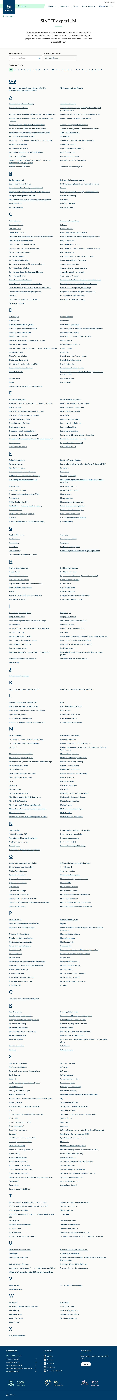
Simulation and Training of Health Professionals (26, 1114)
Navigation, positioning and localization (23, 838)
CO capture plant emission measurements (24, 248)
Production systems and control (20, 981)
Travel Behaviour (15, 1232)
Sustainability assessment (18, 1161)
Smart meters (65, 1122)
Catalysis (63, 225)
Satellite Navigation (67, 1083)
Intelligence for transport (18, 648)
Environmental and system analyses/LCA (23, 435)
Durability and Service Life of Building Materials (26, 386)
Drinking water (14, 378)
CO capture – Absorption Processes (22, 244)
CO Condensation (67, 252)
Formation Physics (15, 510)
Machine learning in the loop (70, 736)
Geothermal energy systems (70, 547)
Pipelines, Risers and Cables (70, 934)
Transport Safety (15, 1228)
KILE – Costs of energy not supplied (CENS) (24, 689)
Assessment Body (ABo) (17, 156)
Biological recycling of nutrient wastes (22, 196)
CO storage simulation (17, 256)
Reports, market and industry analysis (22, 1031)
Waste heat (13, 1302)
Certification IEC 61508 (17, 233)
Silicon (11, 1110)
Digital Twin (64, 352)
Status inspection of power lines (20, 1142)
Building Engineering (67, 203)
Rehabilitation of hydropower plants (73, 1020)
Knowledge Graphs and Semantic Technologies (76, 689)
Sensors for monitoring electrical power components (79, 1095)
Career (75, 6)
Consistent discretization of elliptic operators (25, 292)
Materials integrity (16, 769)
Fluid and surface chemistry (19, 502)
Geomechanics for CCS (68, 539)
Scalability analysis (16, 1087)
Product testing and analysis (70, 977)
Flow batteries (14, 498)
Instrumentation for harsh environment (23, 640)
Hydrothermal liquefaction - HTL (72, 599)
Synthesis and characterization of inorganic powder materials (30, 1177)
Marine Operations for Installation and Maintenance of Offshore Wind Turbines (83, 748)
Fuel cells (12, 518)
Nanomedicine (14, 830)
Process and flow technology (70, 965)
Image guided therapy (16, 617)
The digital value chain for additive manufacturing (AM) (28, 1206)
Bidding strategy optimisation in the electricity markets (79, 184)
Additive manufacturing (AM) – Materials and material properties (32, 114)
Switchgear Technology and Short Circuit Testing (77, 1173)
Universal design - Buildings (19, 1264)
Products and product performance (72, 981)
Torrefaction (64, 1214)
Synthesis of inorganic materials (71, 1177)
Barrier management (16, 180)
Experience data (14, 443)
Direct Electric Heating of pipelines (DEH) (24, 364)
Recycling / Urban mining (69, 1012)
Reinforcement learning (17, 1024)
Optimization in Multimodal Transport (23, 898)
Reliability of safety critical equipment (73, 1024)
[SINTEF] (9, 7)
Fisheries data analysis (68, 486)
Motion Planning (66, 805)
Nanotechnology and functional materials (75, 830)
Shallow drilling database (69, 1102)
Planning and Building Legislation (21, 938)
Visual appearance (15, 1289)
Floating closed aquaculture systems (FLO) (24, 494)
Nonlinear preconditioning (18, 842)
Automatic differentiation (69, 156)
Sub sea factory (14, 1154)
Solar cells (12, 1134)
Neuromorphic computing (69, 838)
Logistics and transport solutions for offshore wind (27, 722)
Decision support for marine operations (23, 329)
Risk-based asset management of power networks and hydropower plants (83, 1040)
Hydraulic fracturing (67, 591)
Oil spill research (66, 867)
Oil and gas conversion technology (21, 867)
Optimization (14, 887)
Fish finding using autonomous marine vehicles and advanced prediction (81, 481)
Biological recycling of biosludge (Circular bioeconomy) (79, 192)
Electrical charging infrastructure (72, 407)
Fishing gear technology (17, 490)
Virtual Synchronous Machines (71, 1285)
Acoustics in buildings (68, 104)
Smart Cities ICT (66, 1118)
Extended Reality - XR (68, 447)
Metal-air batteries (67, 781)
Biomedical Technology (68, 196)
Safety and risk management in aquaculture (24, 1071)
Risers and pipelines (16, 1039)
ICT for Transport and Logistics (20, 613)
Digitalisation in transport (18, 360)
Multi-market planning (17, 813)
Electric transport (15, 407)
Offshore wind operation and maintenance (75, 863)
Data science (64, 321)
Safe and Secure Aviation (18, 1063)
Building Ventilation (16, 207)
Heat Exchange (14, 572)
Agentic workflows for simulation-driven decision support (29, 133)
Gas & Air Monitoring (16, 535)
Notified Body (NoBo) (68, 842)
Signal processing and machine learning (74, 1106)
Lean (62, 702)
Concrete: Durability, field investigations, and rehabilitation (30, 288)
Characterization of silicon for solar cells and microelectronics (31, 237)
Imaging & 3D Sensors (68, 617)
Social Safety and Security (18, 1130)
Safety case (64, 1071)
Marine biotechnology (68, 739)
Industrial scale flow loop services (72, 628)
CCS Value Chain (15, 229)
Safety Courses (14, 1075)
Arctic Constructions (67, 152)
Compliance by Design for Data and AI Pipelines (26, 272)
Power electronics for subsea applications (75, 954)
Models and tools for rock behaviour (73, 797)
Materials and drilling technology (72, 762)
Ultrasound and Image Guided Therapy (74, 1250)
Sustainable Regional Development (72, 1169)
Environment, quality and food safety (22, 431)
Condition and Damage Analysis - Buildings (75, 288)
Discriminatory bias (67, 364)
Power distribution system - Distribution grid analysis (79, 950)
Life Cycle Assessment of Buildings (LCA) (23, 706)
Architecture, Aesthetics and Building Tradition (26, 152)
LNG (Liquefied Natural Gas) (70, 714)
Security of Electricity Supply (19, 1091)
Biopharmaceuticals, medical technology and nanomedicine (30, 200)
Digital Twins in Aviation (18, 356)
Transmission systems (68, 1221)
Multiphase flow (66, 813)
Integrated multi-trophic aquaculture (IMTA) (76, 640)
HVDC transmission (67, 588)
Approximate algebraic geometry (72, 148)
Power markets (14, 958)
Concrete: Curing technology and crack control (25, 284)
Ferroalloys (64, 468)
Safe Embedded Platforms (18, 1067)
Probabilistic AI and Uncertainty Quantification (26, 965)
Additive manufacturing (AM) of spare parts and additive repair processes (31, 119)
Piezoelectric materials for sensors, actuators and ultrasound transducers (81, 928)
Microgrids (64, 789)
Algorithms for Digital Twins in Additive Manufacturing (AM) (30, 140)
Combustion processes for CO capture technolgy (26, 264)
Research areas (87, 6)
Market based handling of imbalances (73, 758)
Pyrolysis (63, 985)
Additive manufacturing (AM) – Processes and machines (80, 114)
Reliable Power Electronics (18, 1028)
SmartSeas (64, 1126)
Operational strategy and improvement (74, 879)
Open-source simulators (17, 875)
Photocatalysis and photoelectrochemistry (24, 924)
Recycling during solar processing (21, 1016)
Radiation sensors (15, 1012)
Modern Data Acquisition (18, 801)
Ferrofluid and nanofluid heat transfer (22, 472)
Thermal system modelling (18, 1210)
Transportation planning (69, 1228)
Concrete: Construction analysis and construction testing (80, 280)
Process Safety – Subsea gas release (72, 973)
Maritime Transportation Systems (21, 758)
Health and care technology (19, 568)
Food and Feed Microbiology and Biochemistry (25, 506)
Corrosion (12, 295)
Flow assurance (65, 494)
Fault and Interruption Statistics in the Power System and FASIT (83, 464)
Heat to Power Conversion (18, 576)
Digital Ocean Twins (16, 352)
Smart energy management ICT (20, 1122)
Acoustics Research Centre (18, 108)
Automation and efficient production (73, 160)
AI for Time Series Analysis (69, 133)
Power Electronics (15, 954)
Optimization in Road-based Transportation (75, 902)
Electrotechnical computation (19, 419)
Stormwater (64, 1142)
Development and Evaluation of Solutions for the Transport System (33, 348)
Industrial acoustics (67, 625)
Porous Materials (15, 950)
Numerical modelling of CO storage (73, 846)
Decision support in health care (20, 332)
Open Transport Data (68, 871)
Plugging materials (67, 942)
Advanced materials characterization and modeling (27, 125)
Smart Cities (13, 1118)
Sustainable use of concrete (19, 1173)
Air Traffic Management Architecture (22, 136)
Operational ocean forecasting (20, 879)
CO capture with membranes (19, 252)
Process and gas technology (19, 969)
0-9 (15, 70)
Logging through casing (68, 718)
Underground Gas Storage (18, 1257)
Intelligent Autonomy (68, 648)
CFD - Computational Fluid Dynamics (73, 233)
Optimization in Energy (17, 891)
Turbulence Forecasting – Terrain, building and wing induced (81, 1236)
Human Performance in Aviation (20, 588)
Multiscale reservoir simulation (71, 817)
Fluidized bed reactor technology (72, 502)
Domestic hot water (16, 372)
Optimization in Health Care (19, 895)
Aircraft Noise (65, 136)
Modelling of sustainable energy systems (74, 793)
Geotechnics (13, 547)
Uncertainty (13, 1254)
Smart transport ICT (16, 1126)
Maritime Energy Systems (69, 754)
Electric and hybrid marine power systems (75, 403)
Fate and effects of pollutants (70, 460)
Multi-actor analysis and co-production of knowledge (28, 809)
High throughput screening (69, 580)
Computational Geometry (69, 276)
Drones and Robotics (67, 378)
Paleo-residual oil (15, 920)
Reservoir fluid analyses (17, 1035)
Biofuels (63, 188)
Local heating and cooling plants (20, 718)
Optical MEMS (65, 883)
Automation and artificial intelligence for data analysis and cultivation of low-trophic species (29, 161)
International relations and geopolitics (22, 659)
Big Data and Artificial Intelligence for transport (26, 188)
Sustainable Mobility (67, 1165)
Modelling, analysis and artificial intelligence (25, 797)
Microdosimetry (15, 789)
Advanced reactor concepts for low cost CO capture (27, 129)
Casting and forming (16, 225)
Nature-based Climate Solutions (71, 834)
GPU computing (14, 551)
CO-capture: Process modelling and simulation (77, 256)
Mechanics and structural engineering (73, 773)
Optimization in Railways (69, 898)
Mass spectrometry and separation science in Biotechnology (30, 762)
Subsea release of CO (68, 1158)
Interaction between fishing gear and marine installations (29, 652)
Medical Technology (67, 777)
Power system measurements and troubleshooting (27, 962)
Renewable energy (66, 1028)
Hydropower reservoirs (17, 599)
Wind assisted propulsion (69, 1310)
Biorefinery (64, 200)
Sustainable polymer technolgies (20, 1169)
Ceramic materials (66, 229)
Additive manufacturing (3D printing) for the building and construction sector (80, 109)
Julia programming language (19, 676)
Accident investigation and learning (21, 104)
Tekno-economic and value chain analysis (74, 1202)
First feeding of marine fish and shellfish (23, 480)
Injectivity (64, 632)
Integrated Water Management (20, 644)
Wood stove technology (68, 1318)
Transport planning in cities (70, 1225)
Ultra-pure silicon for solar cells (20, 1250)
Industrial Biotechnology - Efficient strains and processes (29, 628)
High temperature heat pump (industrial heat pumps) (79, 576)
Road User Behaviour (16, 1046)
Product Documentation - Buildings (21, 977)
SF (61, 1098)
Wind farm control (15, 1314)
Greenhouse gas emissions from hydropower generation (80, 551)
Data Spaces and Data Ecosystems (21, 325)
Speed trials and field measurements (73, 1138)
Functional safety (66, 522)
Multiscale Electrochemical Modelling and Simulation (28, 817)
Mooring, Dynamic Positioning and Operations (25, 805)
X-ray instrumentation (17, 1336)
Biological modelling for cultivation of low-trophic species (29, 192)
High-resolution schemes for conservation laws (26, 584)
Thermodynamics (66, 1210)
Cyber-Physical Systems (17, 303)
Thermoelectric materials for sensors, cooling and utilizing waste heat (32, 1215)
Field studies (64, 472)
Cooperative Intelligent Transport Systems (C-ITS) (78, 292)
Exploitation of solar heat (18, 447)
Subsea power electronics (18, 1158)
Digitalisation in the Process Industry (73, 356)
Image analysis (65, 613)
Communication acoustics (69, 264)
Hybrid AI (12, 591)
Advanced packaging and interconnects (74, 125)
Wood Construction (16, 1318)
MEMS (11, 781)
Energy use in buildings (68, 427)
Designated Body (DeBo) (18, 344)
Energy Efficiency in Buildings (19, 423)
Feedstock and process (17, 468)
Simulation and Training (68, 1110)
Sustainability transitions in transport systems (76, 1161)
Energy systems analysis (17, 427)
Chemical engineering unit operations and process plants (80, 237)
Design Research (66, 340)
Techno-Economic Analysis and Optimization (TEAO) (27, 1202)
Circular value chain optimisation (21, 240)
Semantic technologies (68, 1091)
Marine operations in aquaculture (21, 754)
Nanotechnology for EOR (18, 834)
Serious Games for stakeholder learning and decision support (30, 1098)
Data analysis (14, 317)
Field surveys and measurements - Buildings (24, 476)
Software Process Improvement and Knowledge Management (82, 1130)
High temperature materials (19, 580)
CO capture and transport (69, 244)
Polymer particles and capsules (20, 946)
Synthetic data (14, 1181)
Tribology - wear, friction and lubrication (74, 1232)
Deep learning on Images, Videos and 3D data (76, 336)
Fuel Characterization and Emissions (73, 518)
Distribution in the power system (72, 368)
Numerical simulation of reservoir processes (24, 850)
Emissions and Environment (70, 419)
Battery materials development (20, 184)
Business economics (67, 207)
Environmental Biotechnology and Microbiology (77, 435)
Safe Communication (67, 1063)
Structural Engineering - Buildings (21, 1150)
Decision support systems (69, 332)
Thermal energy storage (68, 1206)
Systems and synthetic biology (20, 1189)
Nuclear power (14, 846)
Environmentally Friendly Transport (73, 439)
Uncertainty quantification (69, 1254)
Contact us (52, 6)
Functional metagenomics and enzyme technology (26, 522)
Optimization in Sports (17, 906)
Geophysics (64, 543)
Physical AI (64, 924)
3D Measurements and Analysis (71, 88)
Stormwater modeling (17, 1146)
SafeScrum (64, 1067)
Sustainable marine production (20, 1165)
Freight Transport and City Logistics (21, 514)
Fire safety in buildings (68, 476)
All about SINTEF (105, 6)
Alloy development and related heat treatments (77, 140)
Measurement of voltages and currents (22, 773)
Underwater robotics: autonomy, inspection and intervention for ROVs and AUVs (83, 1258)
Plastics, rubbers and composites (20, 942)
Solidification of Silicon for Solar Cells (22, 1138)
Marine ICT (13, 747)
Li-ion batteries (65, 710)
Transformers (14, 1221)
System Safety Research (68, 1185)
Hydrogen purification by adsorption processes (25, 595)
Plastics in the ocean (67, 938)
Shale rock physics (15, 1102)
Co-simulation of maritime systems (72, 295)
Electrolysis (64, 415)
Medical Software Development (20, 777)
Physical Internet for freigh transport (22, 927)
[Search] (18, 6)
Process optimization (16, 973)
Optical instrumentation (18, 883)
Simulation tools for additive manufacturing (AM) (77, 1114)
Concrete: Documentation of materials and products (78, 284)
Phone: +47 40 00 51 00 (13, 1356)
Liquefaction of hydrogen (18, 714)
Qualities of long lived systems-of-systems (24, 999)
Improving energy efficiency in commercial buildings (27, 621)
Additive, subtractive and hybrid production (75, 118)
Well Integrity (14, 1310)
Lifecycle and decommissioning (71, 706)
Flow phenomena (66, 498)
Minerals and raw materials (19, 793)
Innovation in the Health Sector (20, 636)
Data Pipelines (14, 321)
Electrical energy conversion (70, 411)
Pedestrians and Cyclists (69, 920)
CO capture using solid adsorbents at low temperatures (80, 248)
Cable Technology (15, 221)
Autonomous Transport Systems (71, 167)
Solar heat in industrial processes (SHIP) (74, 1134)
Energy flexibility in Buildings (70, 423)
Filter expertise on (52, 53)
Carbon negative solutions (69, 221)
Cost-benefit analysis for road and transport (24, 299)
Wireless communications (69, 1314)
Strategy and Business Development (73, 1146)
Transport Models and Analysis (20, 1225)
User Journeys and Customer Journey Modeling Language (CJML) (32, 1268)
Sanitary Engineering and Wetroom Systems (24, 1083)
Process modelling (66, 969)
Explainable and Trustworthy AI (71, 443)
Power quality (65, 958)
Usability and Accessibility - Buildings (73, 1264)
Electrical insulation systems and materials (24, 415)
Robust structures (66, 1050)
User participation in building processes (74, 1268)
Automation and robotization (19, 167)
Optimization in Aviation (69, 887)
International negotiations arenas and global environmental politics (81, 653)
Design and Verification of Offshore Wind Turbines (27, 340)
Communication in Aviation (19, 268)
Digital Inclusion (66, 348)
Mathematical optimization (70, 769)
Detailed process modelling (70, 344)
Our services (64, 6)
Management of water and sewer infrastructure (26, 739)
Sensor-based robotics (17, 1095)
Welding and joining (67, 1306)
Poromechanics (65, 946)
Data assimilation (66, 317)
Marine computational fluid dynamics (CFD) (75, 743)
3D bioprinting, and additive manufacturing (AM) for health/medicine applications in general (27, 89)
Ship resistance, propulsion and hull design (24, 1106)
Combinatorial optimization (19, 260)
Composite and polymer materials (72, 272)
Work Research (14, 1322)
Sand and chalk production (69, 1079)
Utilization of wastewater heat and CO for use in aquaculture (31, 1272)
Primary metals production (69, 962)
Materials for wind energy (69, 766)
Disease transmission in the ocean (21, 368)
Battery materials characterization (72, 180)
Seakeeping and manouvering (70, 1087)
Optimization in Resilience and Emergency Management (29, 902)
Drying (11, 382)
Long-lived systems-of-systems (71, 722)
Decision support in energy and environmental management (81, 329)
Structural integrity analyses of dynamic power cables (79, 1150)
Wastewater (64, 1302)
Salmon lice (13, 1079)
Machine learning (15, 736)
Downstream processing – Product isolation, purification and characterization (81, 373)
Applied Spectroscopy (68, 144)
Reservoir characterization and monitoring (75, 1031)
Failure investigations (17, 460)
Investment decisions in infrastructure (73, 659)
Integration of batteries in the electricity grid (76, 644)
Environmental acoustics (69, 431)
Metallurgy (13, 785)
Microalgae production (68, 785)
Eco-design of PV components (70, 399)
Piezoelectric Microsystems (19, 934)
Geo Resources (14, 539)
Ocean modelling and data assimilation (23, 863)
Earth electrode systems (17, 399)
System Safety (14, 1185)
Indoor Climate (14, 625)
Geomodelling (14, 543)
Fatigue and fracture (16, 464)
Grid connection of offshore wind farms (23, 555)
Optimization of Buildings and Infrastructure (76, 906)
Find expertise (16, 53)
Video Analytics (14, 1285)
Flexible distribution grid (69, 490)
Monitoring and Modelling (69, 801)
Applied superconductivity (18, 148)
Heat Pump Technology (68, 572)
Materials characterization (18, 766)
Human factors (65, 584)
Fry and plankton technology (70, 514)
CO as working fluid (67, 240)
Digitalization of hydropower (70, 360)
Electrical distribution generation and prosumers (26, 411)
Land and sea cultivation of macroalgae (22, 702)
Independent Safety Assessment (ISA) (73, 621)
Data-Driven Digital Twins (69, 325)
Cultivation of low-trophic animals (72, 299)
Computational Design (17, 276)
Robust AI (12, 1050)
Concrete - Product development (20, 280)
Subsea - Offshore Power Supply (71, 1154)
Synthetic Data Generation (69, 1181)
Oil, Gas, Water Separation (18, 871)
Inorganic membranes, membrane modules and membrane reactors (84, 636)
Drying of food (65, 382)
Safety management (67, 1075)
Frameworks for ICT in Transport (72, 510)
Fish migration (14, 486)
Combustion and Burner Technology (73, 260)
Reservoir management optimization (73, 1035)
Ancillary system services (18, 144)
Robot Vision (65, 1046)
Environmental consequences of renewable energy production (31, 439)
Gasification (64, 535)
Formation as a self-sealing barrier (72, 506)
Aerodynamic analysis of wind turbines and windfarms (79, 129)
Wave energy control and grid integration (23, 1306)
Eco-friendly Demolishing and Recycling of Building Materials (31, 403)
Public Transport (15, 985)
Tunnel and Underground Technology (22, 1236)
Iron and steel (14, 662)
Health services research (69, 568)
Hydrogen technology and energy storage (74, 595)
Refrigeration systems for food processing (24, 1020)
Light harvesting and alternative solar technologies (27, 710)
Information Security (16, 632)
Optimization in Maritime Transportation (75, 895)
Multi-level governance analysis (71, 809)
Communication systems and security (73, 268)
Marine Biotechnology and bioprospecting (24, 743)
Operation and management (70, 875)
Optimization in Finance (68, 891)
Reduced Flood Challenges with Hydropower (76, 1016)
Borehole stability (15, 203)
